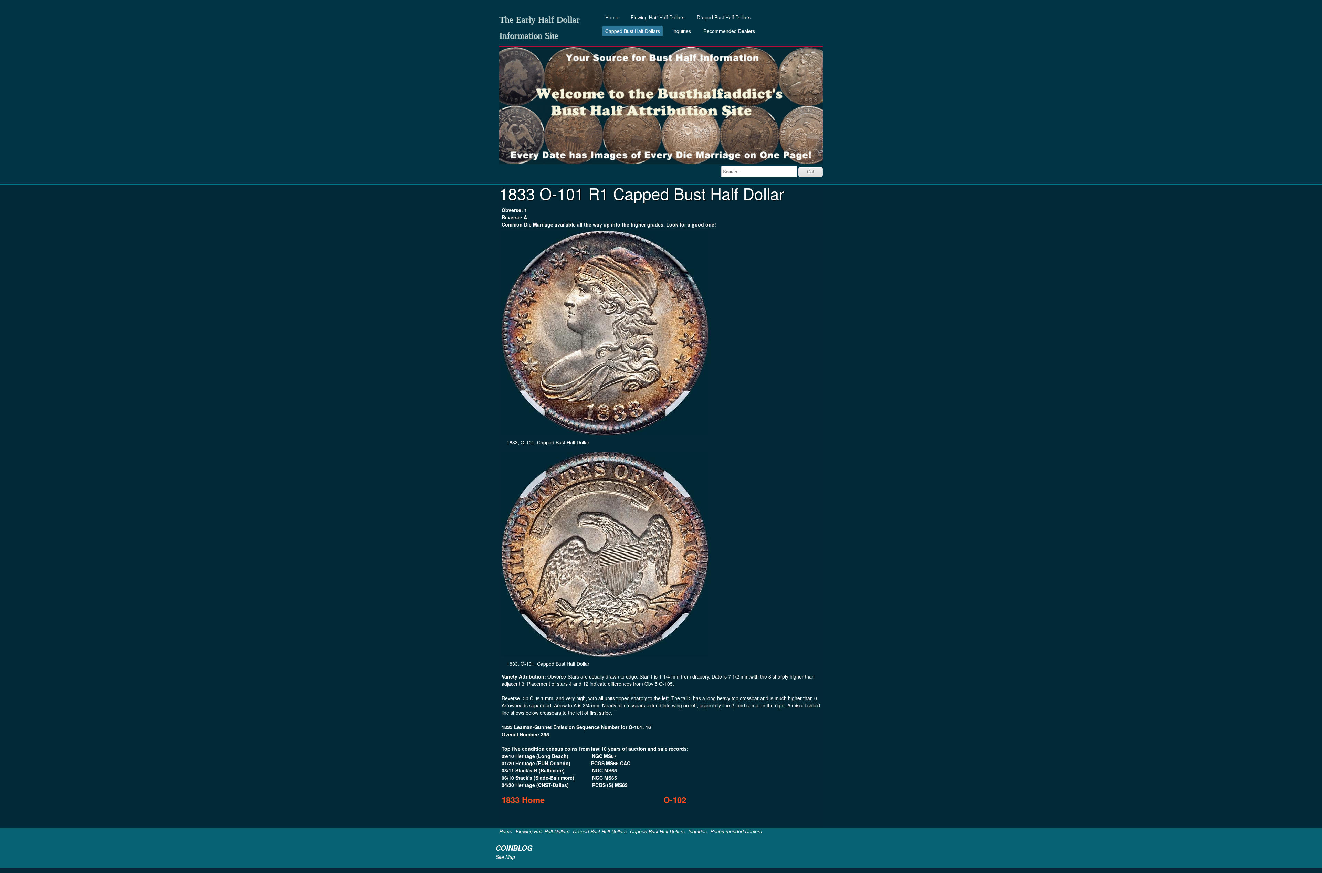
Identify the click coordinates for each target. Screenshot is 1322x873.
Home (611, 17)
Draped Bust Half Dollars (724, 17)
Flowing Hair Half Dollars (657, 17)
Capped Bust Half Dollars (632, 31)
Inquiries (681, 31)
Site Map (505, 856)
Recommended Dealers (729, 31)
